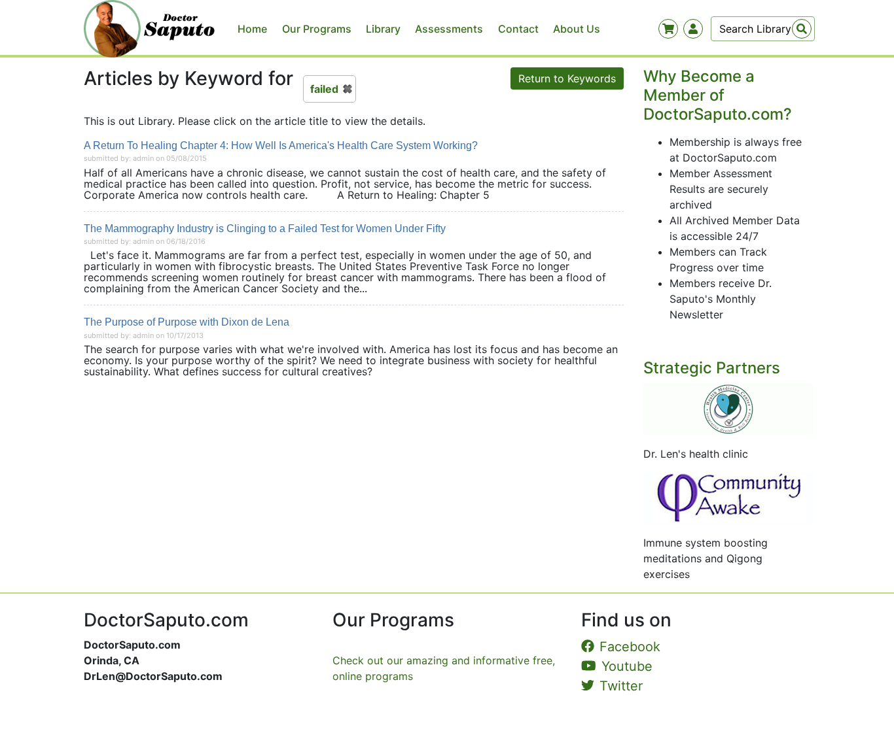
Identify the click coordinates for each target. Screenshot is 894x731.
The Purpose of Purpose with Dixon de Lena (186, 322)
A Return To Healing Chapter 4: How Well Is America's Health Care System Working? (281, 145)
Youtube (627, 666)
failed (324, 88)
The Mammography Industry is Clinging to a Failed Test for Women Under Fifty (265, 228)
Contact (518, 28)
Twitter (621, 686)
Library (383, 28)
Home (252, 28)
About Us (576, 28)
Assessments (449, 28)
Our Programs (316, 28)
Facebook (629, 646)
